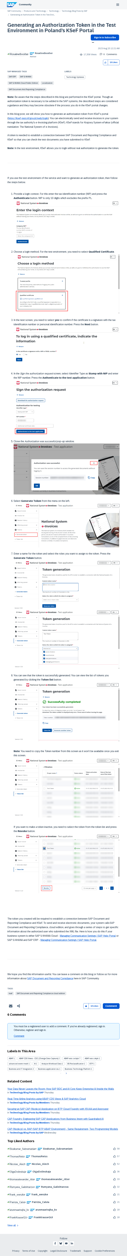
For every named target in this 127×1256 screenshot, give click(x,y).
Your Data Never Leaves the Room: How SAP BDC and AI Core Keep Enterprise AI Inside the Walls (60, 1089)
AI (35, 1064)
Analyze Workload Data (51, 1064)
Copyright (43, 1251)
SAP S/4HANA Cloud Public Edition (23, 83)
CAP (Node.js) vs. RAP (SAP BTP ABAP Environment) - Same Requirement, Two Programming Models (62, 1129)
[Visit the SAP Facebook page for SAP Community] (55, 1243)
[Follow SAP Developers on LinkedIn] (72, 1243)
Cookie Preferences (105, 1251)
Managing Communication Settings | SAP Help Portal (88, 935)
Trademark (75, 1251)
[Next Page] (66, 1073)
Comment (19, 1036)
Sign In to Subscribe (105, 37)
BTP (91, 1064)
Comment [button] (111, 1006)
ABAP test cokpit (92, 1058)
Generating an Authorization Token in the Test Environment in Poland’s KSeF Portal (61, 27)
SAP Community (14, 11)
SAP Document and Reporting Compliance (27, 89)
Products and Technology (35, 11)
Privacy (15, 1251)
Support (88, 1251)
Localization (47, 83)
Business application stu (48, 1069)
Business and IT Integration (20, 1069)
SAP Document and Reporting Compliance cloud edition (41, 993)
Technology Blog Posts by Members (30, 1102)
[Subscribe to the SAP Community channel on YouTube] (66, 1243)
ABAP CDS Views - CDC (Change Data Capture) (38, 1058)
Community (25, 4)
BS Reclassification (75, 1064)
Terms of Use (28, 1251)
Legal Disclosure (58, 1251)
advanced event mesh (18, 1064)
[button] (105, 62)
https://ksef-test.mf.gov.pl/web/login (28, 118)
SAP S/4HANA (25, 77)
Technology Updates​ (75, 77)
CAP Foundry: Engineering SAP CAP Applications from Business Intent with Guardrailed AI (55, 1119)
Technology (54, 11)
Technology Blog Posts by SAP (74, 11)
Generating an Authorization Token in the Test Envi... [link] (32, 15)
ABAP (11, 1058)
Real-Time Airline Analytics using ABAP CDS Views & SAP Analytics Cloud (46, 1099)
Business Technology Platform (78, 1069)
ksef (10, 993)
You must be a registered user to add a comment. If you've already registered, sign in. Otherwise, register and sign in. (59, 1028)
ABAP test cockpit (71, 1058)
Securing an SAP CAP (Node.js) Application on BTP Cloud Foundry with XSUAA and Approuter (58, 1109)
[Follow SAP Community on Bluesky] (60, 1243)
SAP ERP (12, 77)
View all (11, 1225)
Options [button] (92, 42)
